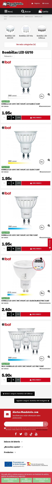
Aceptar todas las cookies (10, 480)
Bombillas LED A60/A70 (10, 37)
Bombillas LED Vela (26, 36)
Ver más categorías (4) (26, 44)
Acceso (46, 3)
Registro (37, 3)
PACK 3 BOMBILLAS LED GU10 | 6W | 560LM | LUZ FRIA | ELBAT (22, 366)
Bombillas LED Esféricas (42, 37)
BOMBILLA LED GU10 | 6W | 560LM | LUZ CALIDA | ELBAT (20, 170)
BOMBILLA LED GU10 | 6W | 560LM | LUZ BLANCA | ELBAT (20, 104)
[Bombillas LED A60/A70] (10, 29)
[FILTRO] (50, 248)
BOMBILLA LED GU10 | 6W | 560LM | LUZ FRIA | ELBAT (19, 235)
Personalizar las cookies (42, 480)
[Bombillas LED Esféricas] (42, 29)
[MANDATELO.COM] (13, 4)
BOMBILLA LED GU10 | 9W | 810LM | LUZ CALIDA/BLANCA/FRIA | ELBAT (25, 301)
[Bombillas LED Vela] (26, 29)
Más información (26, 480)
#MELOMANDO (36, 118)
